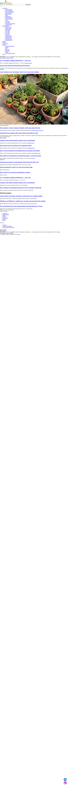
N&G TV (5, 42)
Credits (18, 234)
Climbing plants (8, 17)
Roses (6, 15)
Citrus (6, 20)
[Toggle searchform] (0, 6)
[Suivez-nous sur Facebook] (65, 779)
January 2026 (8, 27)
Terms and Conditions (7, 226)
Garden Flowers (8, 9)
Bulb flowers (8, 16)
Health (4, 41)
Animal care (5, 43)
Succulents (7, 22)
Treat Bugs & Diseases (10, 23)
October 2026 (8, 37)
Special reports (8, 24)
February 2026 (8, 28)
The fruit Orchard (9, 18)
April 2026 (7, 30)
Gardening (5, 8)
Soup (6, 48)
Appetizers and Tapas (9, 46)
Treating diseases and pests (37, 130)
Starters (6, 47)
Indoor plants (8, 14)
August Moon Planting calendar (6, 57)
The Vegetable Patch (9, 11)
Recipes (4, 45)
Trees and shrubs (8, 10)
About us (5, 225)
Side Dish (7, 50)
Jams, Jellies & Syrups (10, 53)
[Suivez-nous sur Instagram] (65, 783)
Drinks (6, 52)
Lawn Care (7, 21)
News (4, 54)
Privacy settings (3, 229)
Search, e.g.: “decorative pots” (6, 4)
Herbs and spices (8, 13)
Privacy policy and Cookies (8, 227)
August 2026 (8, 35)
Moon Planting (6, 26)
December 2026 (8, 40)
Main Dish (7, 49)
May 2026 (7, 31)
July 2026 (7, 34)
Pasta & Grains (3, 137)
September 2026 (8, 36)
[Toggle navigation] (1, 6)
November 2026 (8, 39)
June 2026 (7, 33)
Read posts (2, 159)
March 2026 (7, 29)
